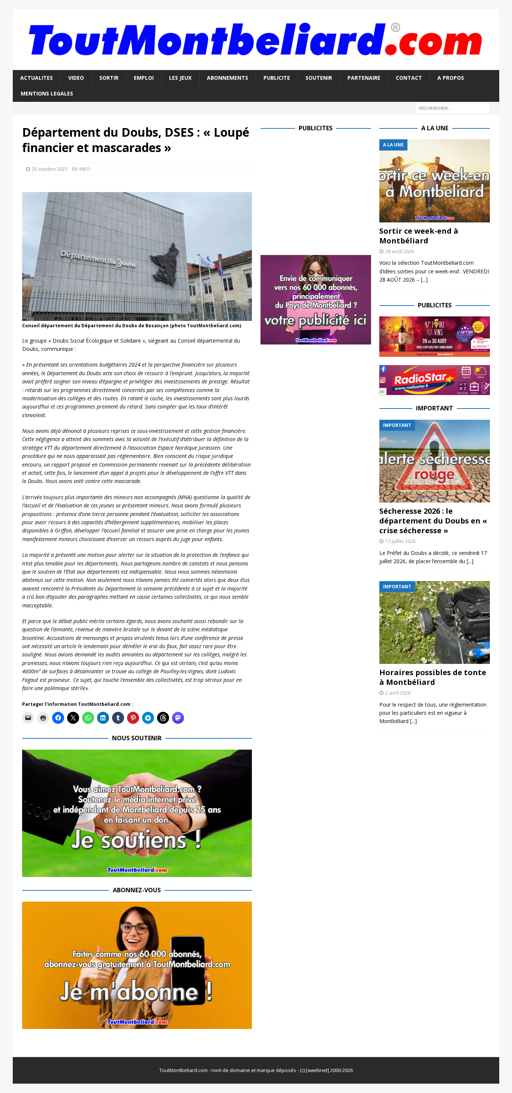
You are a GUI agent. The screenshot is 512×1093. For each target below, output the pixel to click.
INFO (84, 169)
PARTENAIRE (363, 77)
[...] (424, 279)
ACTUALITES (36, 77)
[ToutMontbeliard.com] (256, 65)
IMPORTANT (434, 408)
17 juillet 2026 (400, 541)
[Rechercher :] (452, 107)
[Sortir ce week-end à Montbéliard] (434, 180)
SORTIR (108, 77)
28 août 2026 (399, 251)
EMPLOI (144, 77)
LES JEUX (180, 77)
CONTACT (409, 77)
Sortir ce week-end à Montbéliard (418, 236)
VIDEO (76, 77)
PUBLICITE (276, 77)
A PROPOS (450, 77)
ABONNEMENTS (227, 77)
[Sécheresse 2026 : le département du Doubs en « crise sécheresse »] (434, 461)
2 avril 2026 (397, 692)
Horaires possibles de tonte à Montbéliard (432, 677)
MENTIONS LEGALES (47, 93)
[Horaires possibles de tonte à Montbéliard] (434, 622)
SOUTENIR (318, 77)
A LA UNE (434, 128)
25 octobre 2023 (49, 169)
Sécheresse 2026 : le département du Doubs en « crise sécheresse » (433, 520)
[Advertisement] (323, 191)
